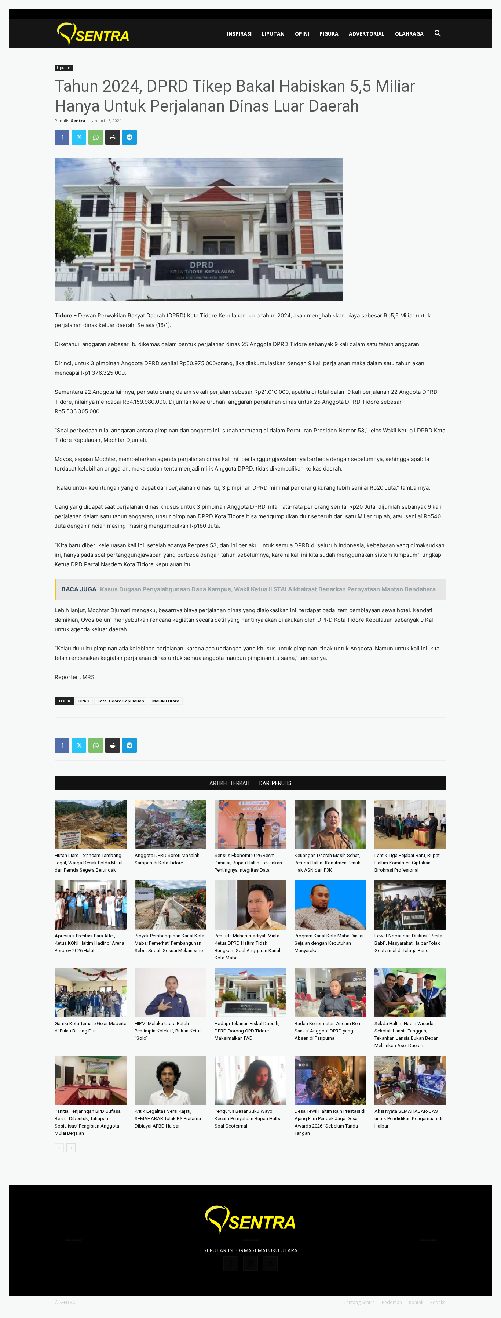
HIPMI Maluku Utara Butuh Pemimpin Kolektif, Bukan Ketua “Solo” (168, 1031)
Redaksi (438, 1302)
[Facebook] (416, 14)
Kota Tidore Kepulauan (121, 701)
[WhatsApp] (95, 137)
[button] (437, 34)
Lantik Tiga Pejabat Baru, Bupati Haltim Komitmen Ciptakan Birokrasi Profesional (407, 863)
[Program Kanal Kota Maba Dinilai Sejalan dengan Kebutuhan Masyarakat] (330, 905)
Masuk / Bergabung (386, 14)
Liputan (273, 33)
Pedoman (392, 1302)
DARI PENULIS (275, 783)
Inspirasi (239, 33)
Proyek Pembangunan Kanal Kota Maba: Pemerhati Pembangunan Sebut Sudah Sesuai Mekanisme (169, 943)
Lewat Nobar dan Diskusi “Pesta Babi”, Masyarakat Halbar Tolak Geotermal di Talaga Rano (408, 943)
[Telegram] (129, 137)
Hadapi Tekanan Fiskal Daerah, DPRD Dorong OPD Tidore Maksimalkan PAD (247, 1031)
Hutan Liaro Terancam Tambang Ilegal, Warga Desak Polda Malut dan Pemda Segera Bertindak (89, 863)
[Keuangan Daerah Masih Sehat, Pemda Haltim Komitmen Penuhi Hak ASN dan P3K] (330, 824)
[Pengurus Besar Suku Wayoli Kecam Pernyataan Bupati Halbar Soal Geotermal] (250, 1080)
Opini (302, 33)
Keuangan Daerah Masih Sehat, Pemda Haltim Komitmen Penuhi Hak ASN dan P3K (328, 863)
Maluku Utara (165, 701)
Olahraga (409, 33)
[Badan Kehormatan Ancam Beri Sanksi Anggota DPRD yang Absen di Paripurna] (330, 992)
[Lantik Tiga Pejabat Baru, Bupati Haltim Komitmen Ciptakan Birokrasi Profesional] (410, 824)
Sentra (78, 120)
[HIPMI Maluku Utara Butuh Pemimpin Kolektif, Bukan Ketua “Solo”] (170, 992)
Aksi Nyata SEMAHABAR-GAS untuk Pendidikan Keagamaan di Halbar (408, 1118)
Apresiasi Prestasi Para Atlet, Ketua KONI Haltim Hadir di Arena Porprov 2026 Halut (89, 943)
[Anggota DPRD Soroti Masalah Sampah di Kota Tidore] (170, 824)
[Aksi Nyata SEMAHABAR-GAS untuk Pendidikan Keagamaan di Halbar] (410, 1080)
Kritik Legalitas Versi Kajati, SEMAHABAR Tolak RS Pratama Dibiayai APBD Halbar (168, 1118)
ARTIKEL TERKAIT (230, 783)
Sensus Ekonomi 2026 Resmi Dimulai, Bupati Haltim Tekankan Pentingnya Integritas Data (248, 863)
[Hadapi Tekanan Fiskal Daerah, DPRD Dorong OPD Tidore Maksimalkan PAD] (250, 992)
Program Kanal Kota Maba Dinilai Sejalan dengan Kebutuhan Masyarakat (329, 943)
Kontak (416, 1302)
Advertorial (367, 33)
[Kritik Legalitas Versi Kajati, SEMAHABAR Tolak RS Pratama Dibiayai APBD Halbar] (170, 1080)
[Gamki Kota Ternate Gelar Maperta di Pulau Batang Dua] (91, 992)
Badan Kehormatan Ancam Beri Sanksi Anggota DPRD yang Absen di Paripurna (327, 1031)
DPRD (83, 701)
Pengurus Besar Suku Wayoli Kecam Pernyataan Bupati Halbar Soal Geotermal (249, 1118)
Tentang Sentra (359, 1302)
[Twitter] (440, 14)
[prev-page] (59, 1147)
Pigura (329, 33)
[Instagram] (428, 14)
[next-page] (71, 1147)
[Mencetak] (112, 137)
